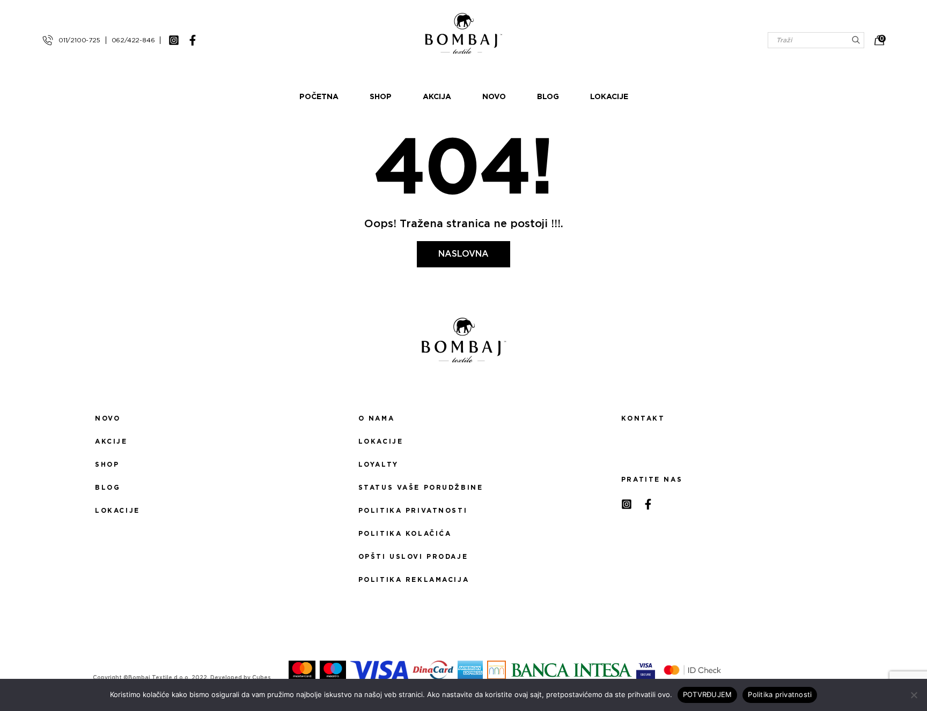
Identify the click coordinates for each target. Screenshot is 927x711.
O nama (376, 418)
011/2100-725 (79, 40)
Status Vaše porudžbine (420, 487)
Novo (494, 97)
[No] (913, 695)
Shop (381, 97)
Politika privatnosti (412, 510)
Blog (548, 97)
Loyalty (378, 464)
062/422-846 (133, 40)
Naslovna (463, 254)
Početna (319, 97)
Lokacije (609, 97)
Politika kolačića (405, 533)
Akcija (437, 97)
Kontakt (643, 418)
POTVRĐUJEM (707, 694)
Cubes (261, 677)
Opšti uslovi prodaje (413, 556)
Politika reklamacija (413, 580)
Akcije (111, 441)
